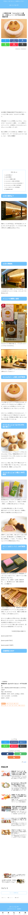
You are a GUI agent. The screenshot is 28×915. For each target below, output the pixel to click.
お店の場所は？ (8, 175)
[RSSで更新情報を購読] (14, 757)
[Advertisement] (14, 64)
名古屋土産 (22, 705)
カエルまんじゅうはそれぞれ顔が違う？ (14, 183)
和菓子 (4, 703)
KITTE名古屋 (10, 703)
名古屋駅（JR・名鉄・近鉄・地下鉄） (10, 705)
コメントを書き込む (14, 892)
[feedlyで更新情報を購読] (20, 753)
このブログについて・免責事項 (14, 908)
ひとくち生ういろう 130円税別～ (13, 187)
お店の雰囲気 (8, 177)
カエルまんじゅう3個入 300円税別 (13, 185)
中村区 (17, 703)
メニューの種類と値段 (10, 179)
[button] (22, 44)
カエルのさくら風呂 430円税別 (12, 181)
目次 (12, 172)
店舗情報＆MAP (9, 189)
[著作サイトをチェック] (7, 753)
